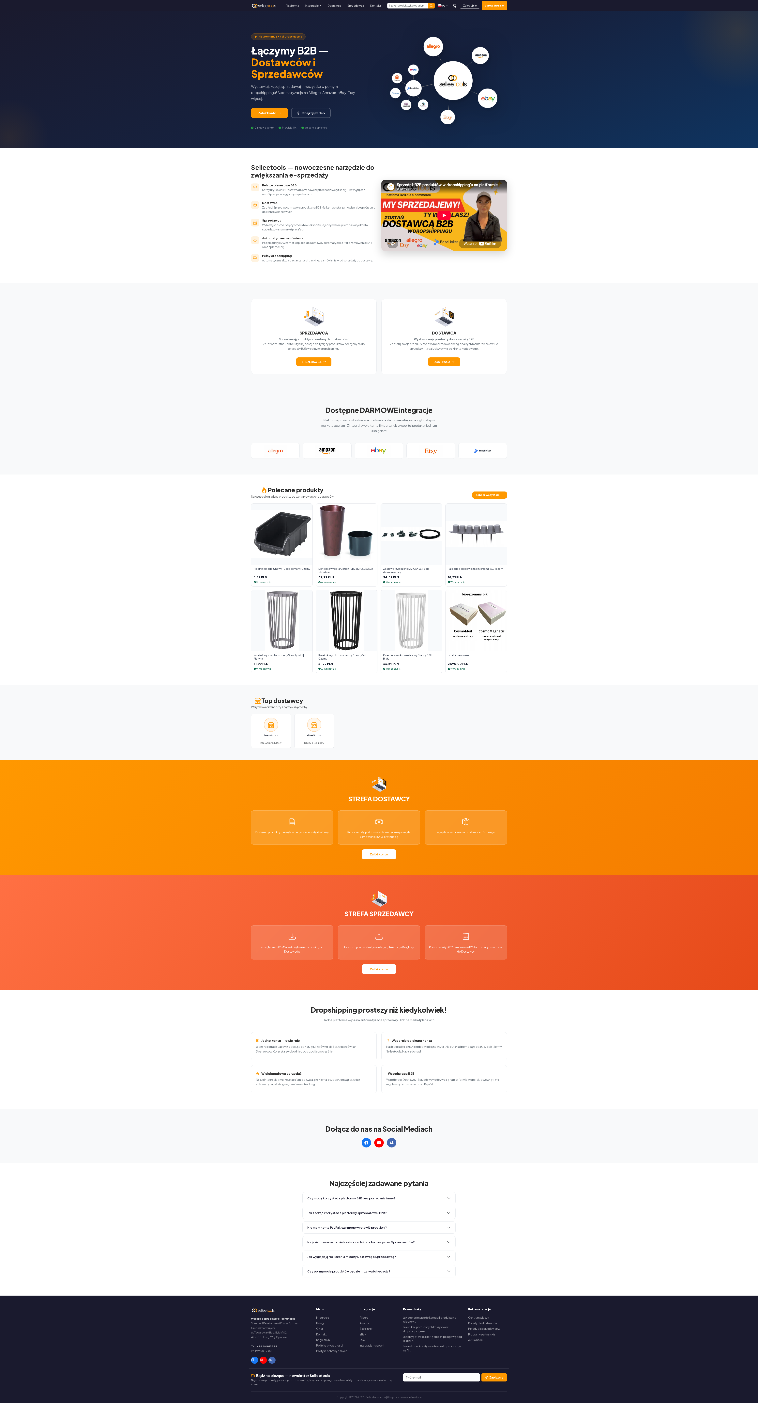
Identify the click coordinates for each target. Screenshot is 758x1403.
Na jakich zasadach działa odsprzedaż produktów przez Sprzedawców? (361, 1242)
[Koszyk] (454, 5)
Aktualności (475, 1340)
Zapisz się (496, 1377)
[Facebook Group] (272, 1360)
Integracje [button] (312, 5)
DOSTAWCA (442, 362)
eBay (363, 1334)
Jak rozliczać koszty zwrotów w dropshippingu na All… (432, 1348)
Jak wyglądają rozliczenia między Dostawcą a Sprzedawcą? (351, 1256)
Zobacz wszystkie (488, 494)
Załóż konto (267, 113)
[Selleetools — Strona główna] (264, 5)
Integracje (322, 1317)
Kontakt (375, 5)
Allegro (364, 1317)
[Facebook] (254, 1360)
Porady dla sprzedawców (484, 1328)
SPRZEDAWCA (312, 362)
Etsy (362, 1340)
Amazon (365, 1323)
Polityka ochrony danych (331, 1351)
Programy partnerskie (481, 1334)
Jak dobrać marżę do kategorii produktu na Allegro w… (429, 1319)
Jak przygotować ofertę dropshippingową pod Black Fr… (432, 1338)
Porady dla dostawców (482, 1323)
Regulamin (323, 1340)
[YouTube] (263, 1360)
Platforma (292, 5)
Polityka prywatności (329, 1345)
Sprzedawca (355, 5)
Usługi (320, 1323)
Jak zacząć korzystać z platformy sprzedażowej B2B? (347, 1213)
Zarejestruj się (494, 5)
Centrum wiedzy (478, 1317)
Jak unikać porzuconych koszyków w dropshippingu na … (425, 1329)
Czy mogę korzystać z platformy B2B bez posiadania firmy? (351, 1198)
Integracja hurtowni (372, 1345)
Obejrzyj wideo (313, 113)
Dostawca (334, 5)
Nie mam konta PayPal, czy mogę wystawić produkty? (347, 1227)
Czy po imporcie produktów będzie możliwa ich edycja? (348, 1271)
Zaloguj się (470, 5)
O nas (320, 1328)
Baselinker (366, 1328)
